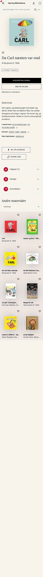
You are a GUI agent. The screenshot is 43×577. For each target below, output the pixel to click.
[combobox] (21, 9)
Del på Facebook (18, 150)
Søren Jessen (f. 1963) (31, 305)
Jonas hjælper (28, 335)
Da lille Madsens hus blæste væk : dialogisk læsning (32, 270)
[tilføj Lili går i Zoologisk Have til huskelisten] (18, 279)
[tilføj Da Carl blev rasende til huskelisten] (18, 247)
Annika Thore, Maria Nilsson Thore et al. (30, 337)
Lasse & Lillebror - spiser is (10, 335)
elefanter (11, 132)
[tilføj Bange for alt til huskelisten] (39, 279)
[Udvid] (17, 127)
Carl (28, 124)
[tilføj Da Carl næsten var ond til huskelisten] (3, 52)
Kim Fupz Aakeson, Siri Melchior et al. (10, 305)
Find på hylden (21, 87)
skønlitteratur (20, 136)
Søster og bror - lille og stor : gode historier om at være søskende (32, 238)
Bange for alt (28, 303)
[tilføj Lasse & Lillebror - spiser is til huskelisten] (18, 311)
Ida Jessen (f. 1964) (11, 63)
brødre (17, 132)
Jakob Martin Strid (30, 273)
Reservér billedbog (21, 80)
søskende (23, 132)
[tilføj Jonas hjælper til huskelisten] (39, 311)
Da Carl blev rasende (8, 127)
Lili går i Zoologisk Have (9, 303)
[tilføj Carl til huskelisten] (18, 215)
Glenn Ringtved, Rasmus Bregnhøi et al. (9, 337)
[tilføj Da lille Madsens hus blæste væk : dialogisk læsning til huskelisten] (39, 247)
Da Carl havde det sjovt (19, 124)
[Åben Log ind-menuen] (34, 3)
